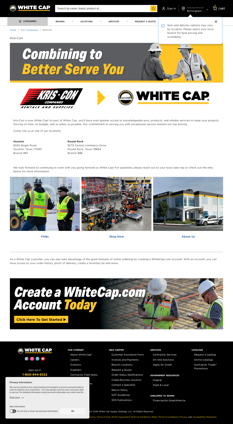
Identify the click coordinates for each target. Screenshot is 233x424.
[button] (76, 350)
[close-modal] (215, 21)
